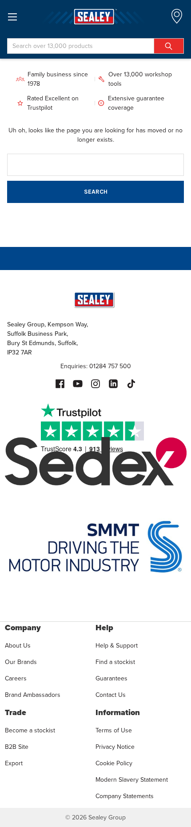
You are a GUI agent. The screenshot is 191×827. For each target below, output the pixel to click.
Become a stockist (30, 730)
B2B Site (16, 746)
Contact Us (111, 695)
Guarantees (111, 678)
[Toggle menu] (12, 16)
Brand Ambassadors (32, 695)
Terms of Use (114, 730)
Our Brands (21, 662)
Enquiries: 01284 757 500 (95, 366)
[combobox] (95, 46)
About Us (18, 645)
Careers (16, 678)
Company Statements (125, 796)
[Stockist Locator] (177, 19)
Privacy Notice (115, 746)
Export (14, 763)
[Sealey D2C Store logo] (95, 16)
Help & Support (117, 645)
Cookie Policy (114, 763)
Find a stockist (115, 662)
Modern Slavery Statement (132, 779)
